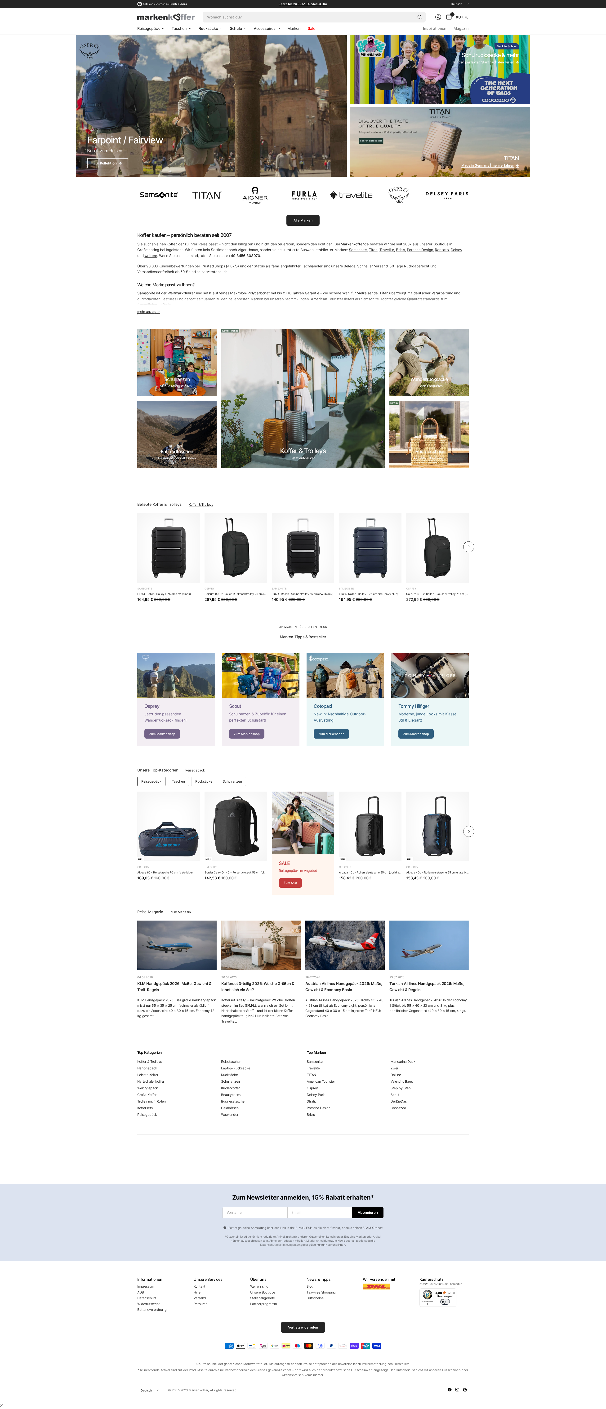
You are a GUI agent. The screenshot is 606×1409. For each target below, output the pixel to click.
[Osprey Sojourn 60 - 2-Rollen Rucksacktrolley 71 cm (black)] (437, 548)
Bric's (400, 250)
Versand (200, 1298)
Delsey (456, 250)
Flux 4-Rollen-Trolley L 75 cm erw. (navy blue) (368, 594)
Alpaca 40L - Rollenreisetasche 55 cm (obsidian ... (370, 872)
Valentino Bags (402, 1081)
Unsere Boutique (262, 1292)
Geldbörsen (229, 1108)
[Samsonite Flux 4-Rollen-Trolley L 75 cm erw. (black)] (168, 548)
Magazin (461, 28)
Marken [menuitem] (294, 28)
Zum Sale (290, 883)
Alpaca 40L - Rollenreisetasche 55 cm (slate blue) (437, 872)
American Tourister (321, 1081)
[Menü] (453, 1291)
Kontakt (199, 1286)
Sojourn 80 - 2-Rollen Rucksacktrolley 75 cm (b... (236, 594)
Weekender (229, 1114)
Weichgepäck (147, 1088)
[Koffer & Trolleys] (303, 398)
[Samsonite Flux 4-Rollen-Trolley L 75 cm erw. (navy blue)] (370, 548)
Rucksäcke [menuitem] (208, 28)
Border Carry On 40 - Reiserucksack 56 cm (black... (236, 872)
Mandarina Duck (403, 1061)
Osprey (209, 588)
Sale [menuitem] (311, 28)
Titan (373, 250)
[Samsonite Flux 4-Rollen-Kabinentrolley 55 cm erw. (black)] (303, 548)
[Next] (468, 546)
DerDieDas (399, 1101)
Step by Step (401, 1088)
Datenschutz (146, 1298)
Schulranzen (232, 781)
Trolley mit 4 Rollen (151, 1101)
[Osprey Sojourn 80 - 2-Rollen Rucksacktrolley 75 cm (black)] (236, 548)
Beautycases (231, 1095)
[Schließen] (1, 1406)
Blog (310, 1286)
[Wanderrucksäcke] (429, 362)
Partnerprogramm (263, 1304)
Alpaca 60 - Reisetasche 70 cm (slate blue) (165, 872)
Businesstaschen (233, 1101)
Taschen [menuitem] (179, 28)
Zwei (394, 1068)
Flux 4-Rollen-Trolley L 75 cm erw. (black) (164, 594)
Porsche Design (420, 250)
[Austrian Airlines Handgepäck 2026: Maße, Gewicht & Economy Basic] (345, 945)
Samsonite (358, 250)
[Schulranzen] (177, 362)
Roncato (442, 250)
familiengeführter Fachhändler (297, 266)
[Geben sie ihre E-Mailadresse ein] (367, 1212)
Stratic (312, 1101)
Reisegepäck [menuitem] (148, 28)
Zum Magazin (180, 912)
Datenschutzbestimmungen (278, 1244)
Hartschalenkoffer (150, 1081)
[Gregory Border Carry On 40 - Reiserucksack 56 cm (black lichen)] (236, 826)
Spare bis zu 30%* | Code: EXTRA (303, 4)
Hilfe (197, 1292)
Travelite (386, 250)
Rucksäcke (203, 781)
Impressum (145, 1286)
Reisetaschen (231, 1061)
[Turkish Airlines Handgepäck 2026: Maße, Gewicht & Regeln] (429, 945)
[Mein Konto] (438, 17)
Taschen (178, 781)
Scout (395, 1095)
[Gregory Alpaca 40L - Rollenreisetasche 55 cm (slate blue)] (437, 826)
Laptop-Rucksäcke (235, 1068)
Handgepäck (147, 1068)
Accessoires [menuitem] (265, 28)
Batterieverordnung (152, 1309)
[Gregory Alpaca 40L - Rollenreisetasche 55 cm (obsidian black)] (370, 826)
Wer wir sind (259, 1286)
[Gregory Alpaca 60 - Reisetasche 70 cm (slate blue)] (168, 826)
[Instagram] (457, 1389)
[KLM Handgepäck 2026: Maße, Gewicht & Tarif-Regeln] (177, 945)
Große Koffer (146, 1095)
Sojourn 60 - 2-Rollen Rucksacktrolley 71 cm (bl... (437, 594)
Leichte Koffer (147, 1075)
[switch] (445, 1302)
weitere (150, 255)
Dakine (396, 1075)
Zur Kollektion (107, 163)
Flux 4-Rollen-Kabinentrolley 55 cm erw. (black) (302, 594)
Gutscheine (315, 1298)
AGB (140, 1292)
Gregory (143, 867)
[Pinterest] (465, 1389)
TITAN (311, 1075)
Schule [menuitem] (236, 28)
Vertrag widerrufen (303, 1327)
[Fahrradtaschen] (177, 434)
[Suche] (420, 17)
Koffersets (144, 1108)
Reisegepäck (195, 770)
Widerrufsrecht (148, 1304)
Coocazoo (398, 1108)
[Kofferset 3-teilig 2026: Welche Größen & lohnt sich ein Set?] (261, 945)
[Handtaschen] (429, 434)
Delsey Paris (316, 1095)
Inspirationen (434, 28)
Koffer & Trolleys (201, 504)
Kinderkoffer (230, 1088)
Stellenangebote (262, 1298)
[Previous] (137, 546)
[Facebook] (450, 1389)
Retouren (200, 1304)
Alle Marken (303, 220)
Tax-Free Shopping (321, 1292)
